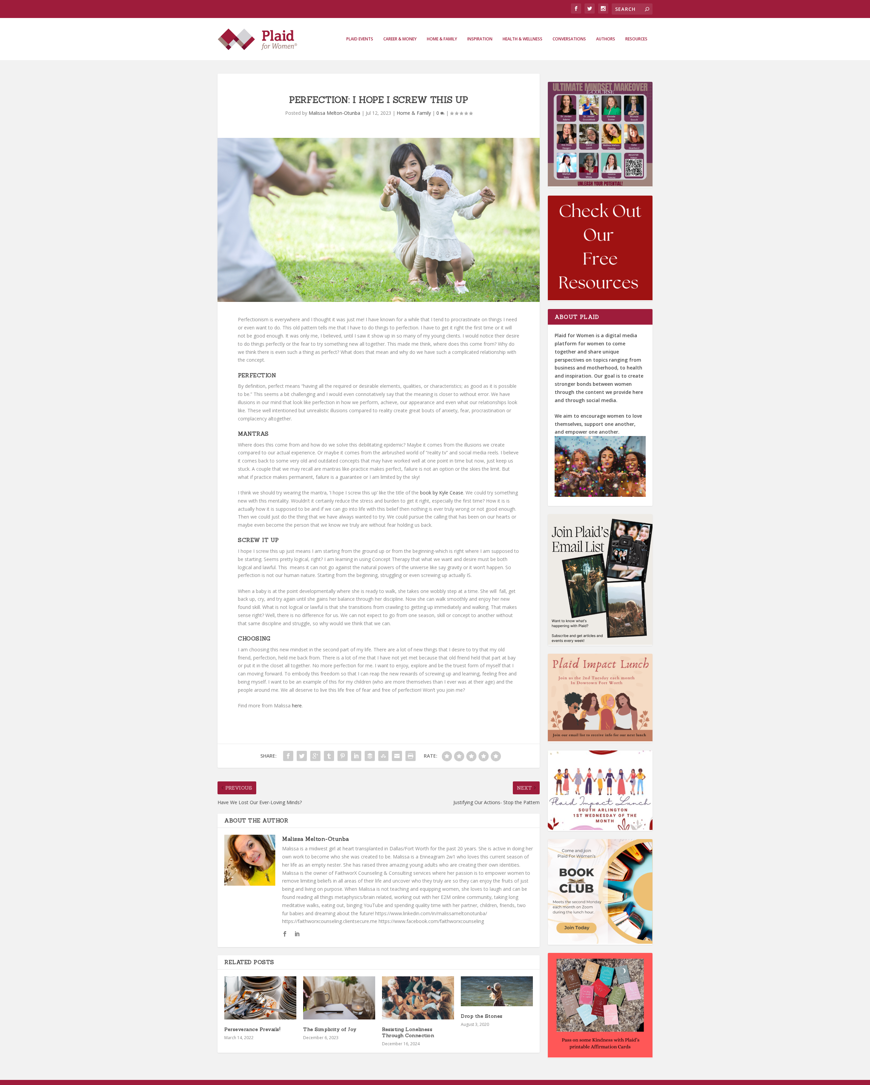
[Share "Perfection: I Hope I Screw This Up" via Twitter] (302, 756)
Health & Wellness (522, 39)
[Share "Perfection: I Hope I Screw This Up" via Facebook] (288, 756)
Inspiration (479, 39)
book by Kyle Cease (441, 492)
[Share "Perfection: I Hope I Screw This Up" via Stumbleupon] (383, 756)
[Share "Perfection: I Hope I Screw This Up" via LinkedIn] (356, 756)
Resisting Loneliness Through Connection (408, 1032)
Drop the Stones (482, 1016)
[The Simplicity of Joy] (339, 997)
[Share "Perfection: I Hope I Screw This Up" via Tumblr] (329, 756)
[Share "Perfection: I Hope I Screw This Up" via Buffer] (370, 756)
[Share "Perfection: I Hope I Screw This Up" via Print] (410, 756)
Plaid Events (359, 39)
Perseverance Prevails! (252, 1029)
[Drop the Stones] (497, 991)
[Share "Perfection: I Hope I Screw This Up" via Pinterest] (342, 756)
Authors (605, 39)
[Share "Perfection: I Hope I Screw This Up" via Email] (397, 756)
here (297, 705)
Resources (636, 39)
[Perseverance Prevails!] (260, 997)
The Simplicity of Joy (329, 1029)
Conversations (569, 39)
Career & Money (400, 39)
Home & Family (442, 39)
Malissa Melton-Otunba (334, 113)
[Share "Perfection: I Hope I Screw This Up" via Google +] (315, 756)
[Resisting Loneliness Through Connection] (418, 997)
